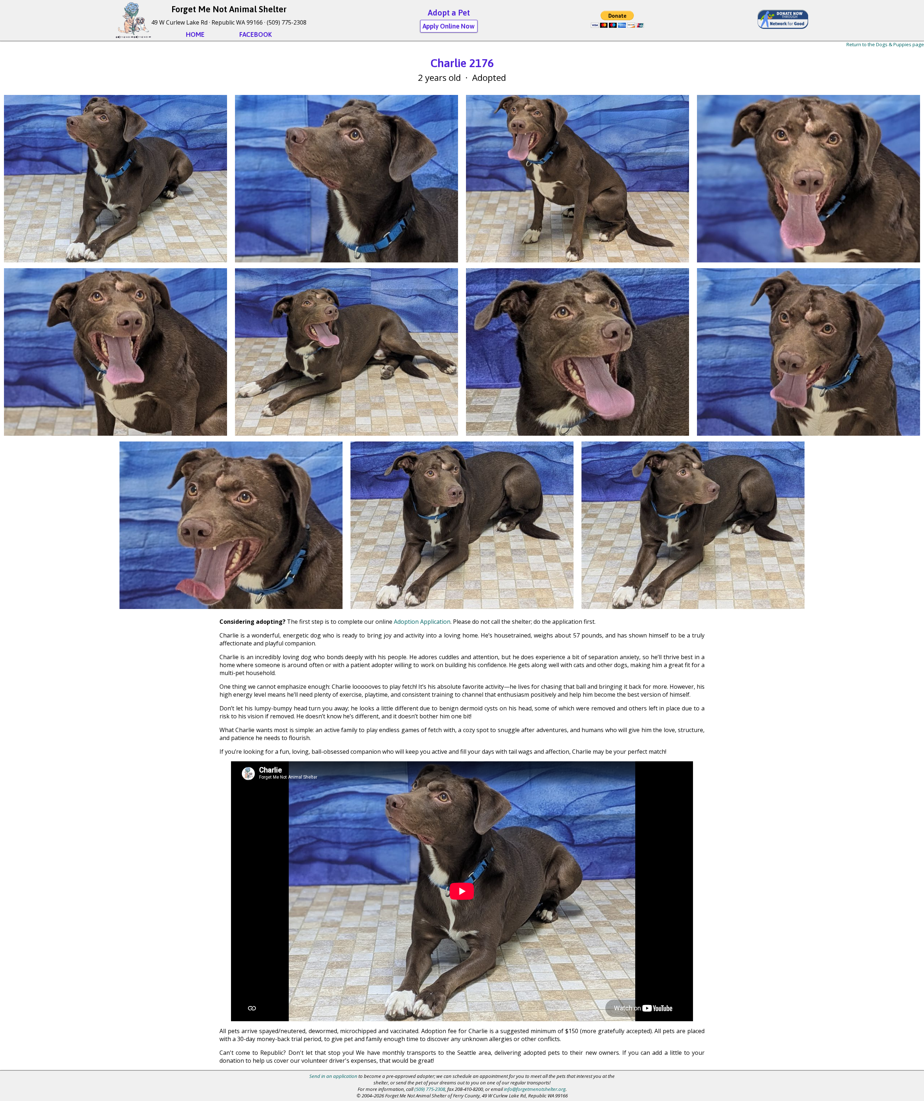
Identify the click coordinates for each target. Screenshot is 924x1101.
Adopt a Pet (449, 12)
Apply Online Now (449, 26)
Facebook (255, 34)
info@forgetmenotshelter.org (535, 1089)
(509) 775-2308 (286, 22)
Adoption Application (422, 622)
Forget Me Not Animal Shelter (229, 9)
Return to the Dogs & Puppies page (885, 44)
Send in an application (333, 1076)
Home (195, 34)
